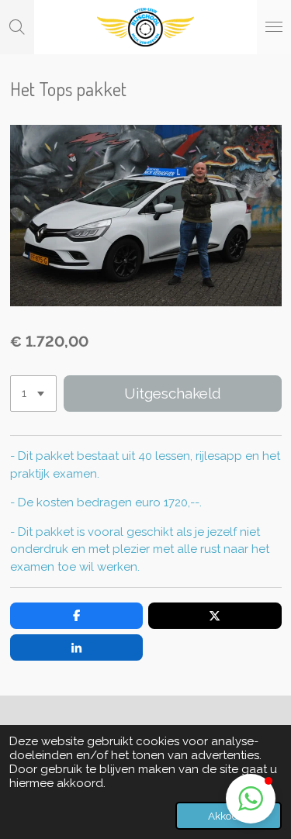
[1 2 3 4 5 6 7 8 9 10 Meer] (33, 393)
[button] (250, 798)
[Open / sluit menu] (274, 27)
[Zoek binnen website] (17, 27)
